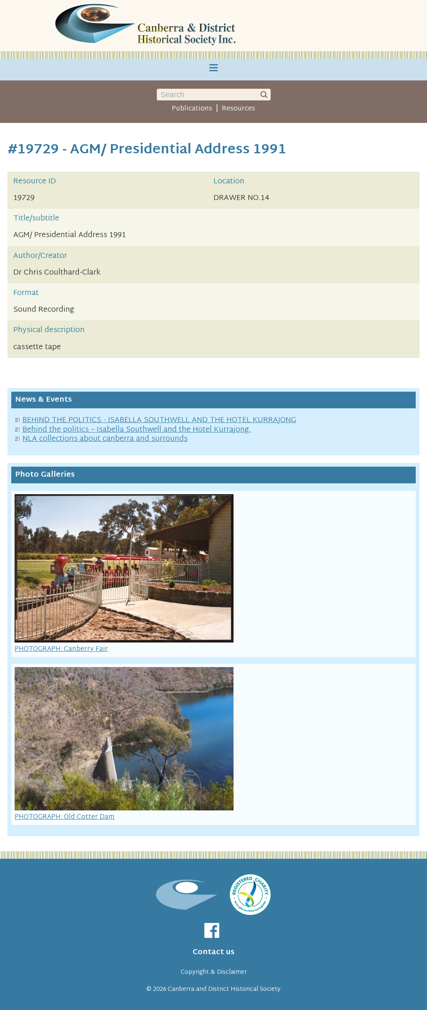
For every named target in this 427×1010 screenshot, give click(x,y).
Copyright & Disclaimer (214, 972)
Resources (238, 108)
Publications (192, 108)
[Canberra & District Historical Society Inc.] (147, 26)
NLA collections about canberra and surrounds (105, 439)
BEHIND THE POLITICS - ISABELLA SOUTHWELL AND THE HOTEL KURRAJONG (159, 420)
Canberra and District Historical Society (224, 989)
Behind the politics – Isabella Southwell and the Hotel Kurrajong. (137, 430)
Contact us (213, 952)
